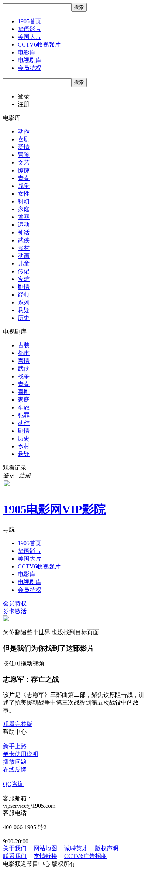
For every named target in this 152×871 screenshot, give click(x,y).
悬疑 (24, 310)
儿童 (24, 263)
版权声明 (106, 848)
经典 (24, 294)
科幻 (24, 201)
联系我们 (15, 856)
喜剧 (24, 139)
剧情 (24, 287)
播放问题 (15, 762)
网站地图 (45, 848)
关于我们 (15, 848)
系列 (24, 302)
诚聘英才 (76, 848)
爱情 (24, 147)
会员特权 (29, 68)
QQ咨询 (13, 784)
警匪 (24, 217)
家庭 (24, 209)
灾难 (24, 279)
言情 (24, 361)
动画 (24, 256)
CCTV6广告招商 (85, 856)
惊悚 (24, 170)
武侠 (24, 240)
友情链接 (45, 856)
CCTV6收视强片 (39, 44)
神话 (24, 232)
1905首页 (29, 21)
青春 (24, 178)
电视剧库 (29, 60)
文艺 (24, 162)
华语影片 (29, 29)
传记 (24, 271)
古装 (24, 345)
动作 (24, 131)
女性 (24, 193)
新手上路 (15, 746)
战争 (24, 186)
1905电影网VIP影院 (54, 509)
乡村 (24, 248)
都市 (24, 353)
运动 (24, 225)
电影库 (26, 52)
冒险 (24, 155)
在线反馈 (15, 769)
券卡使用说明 (20, 754)
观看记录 (15, 468)
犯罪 (24, 415)
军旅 (24, 407)
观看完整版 (17, 724)
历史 (24, 318)
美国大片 (29, 37)
